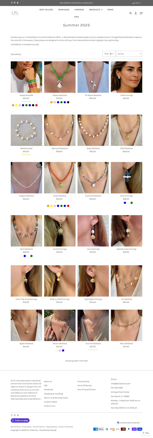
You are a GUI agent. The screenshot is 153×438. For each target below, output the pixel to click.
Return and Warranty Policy (56, 398)
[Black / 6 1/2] (33, 105)
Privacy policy (26, 427)
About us (48, 381)
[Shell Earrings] (126, 77)
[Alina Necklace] (26, 231)
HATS (76, 17)
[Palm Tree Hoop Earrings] (26, 281)
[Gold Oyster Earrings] (93, 281)
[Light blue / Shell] (65, 206)
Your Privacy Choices (86, 389)
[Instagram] (14, 3)
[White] (121, 203)
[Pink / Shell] (55, 206)
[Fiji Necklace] (126, 281)
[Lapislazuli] (128, 203)
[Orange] (51, 102)
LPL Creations (32, 430)
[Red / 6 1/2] (36, 105)
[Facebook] (12, 3)
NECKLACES (63, 9)
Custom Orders (50, 402)
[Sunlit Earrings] (60, 231)
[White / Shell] (71, 206)
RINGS (110, 9)
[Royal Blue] (125, 203)
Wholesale (48, 389)
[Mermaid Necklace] (60, 130)
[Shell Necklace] (126, 130)
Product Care (49, 406)
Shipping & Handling (53, 394)
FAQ (45, 385)
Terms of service (39, 427)
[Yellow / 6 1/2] (16, 105)
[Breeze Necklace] (60, 77)
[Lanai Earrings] (93, 231)
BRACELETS (95, 9)
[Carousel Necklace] (93, 177)
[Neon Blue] (63, 350)
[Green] (61, 102)
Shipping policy (51, 427)
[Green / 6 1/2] (26, 105)
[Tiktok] (17, 3)
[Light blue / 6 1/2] (30, 105)
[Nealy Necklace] (93, 130)
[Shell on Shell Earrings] (60, 281)
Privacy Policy (83, 381)
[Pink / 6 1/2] (20, 105)
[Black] (68, 102)
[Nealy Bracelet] (26, 130)
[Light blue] (65, 102)
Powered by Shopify (47, 430)
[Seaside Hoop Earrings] (126, 231)
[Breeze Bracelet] (26, 77)
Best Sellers (46, 9)
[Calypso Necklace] (26, 177)
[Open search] (131, 13)
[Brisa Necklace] (60, 177)
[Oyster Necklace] (26, 325)
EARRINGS (79, 9)
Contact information (65, 427)
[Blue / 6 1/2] (23, 105)
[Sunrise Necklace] (93, 325)
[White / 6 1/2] (40, 105)
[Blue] (58, 102)
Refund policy (16, 427)
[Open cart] (141, 13)
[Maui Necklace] (126, 325)
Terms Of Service (84, 385)
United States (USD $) (129, 423)
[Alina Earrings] (126, 177)
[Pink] (55, 102)
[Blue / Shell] (58, 206)
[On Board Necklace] (93, 77)
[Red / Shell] (68, 206)
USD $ (137, 3)
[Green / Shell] (61, 206)
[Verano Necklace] (60, 325)
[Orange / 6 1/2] (13, 105)
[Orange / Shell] (48, 206)
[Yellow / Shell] (51, 206)
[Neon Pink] (60, 350)
